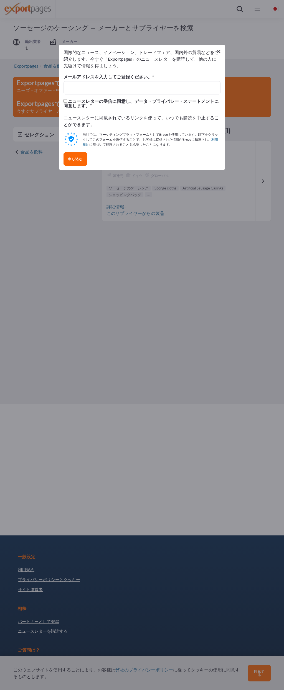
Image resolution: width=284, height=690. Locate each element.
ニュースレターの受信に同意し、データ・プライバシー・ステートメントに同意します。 (141, 103)
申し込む (75, 159)
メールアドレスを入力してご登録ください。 (108, 77)
